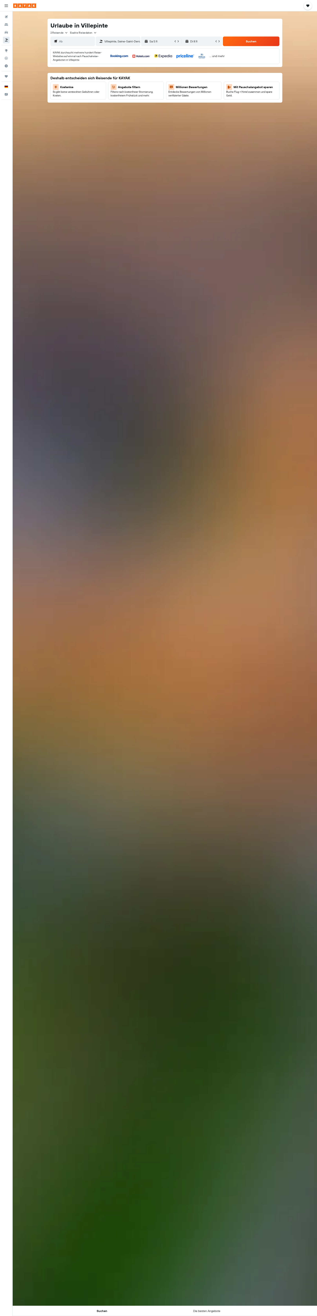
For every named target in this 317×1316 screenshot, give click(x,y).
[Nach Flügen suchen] (6, 17)
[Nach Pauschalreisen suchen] (6, 40)
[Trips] (6, 76)
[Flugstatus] (6, 58)
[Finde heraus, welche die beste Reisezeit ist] (6, 66)
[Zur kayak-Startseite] (24, 5)
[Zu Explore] (6, 50)
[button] (6, 6)
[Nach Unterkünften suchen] (6, 24)
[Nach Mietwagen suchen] (6, 32)
